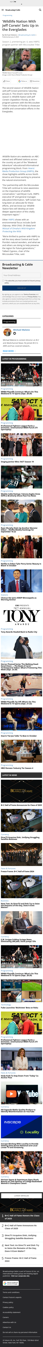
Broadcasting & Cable (27, 35)
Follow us (24, 81)
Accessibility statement (11, 1312)
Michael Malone (11, 35)
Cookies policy (8, 1307)
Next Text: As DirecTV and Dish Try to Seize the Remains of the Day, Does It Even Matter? (22, 1248)
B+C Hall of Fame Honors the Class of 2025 (22, 1217)
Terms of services (30, 294)
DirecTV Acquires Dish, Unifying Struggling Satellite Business (20, 1236)
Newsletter (36, 81)
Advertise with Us (9, 1322)
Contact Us (7, 1327)
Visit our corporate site (20, 1276)
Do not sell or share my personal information (20, 1332)
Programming (7, 15)
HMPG (11, 219)
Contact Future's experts (12, 1297)
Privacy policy (8, 1302)
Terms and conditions (11, 1292)
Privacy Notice (32, 297)
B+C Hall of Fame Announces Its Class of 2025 (21, 1227)
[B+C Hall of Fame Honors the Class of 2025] (21, 1210)
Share (8, 81)
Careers (6, 1317)
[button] (2, 9)
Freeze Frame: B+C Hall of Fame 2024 (20, 1259)
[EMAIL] (15, 333)
